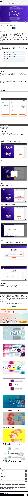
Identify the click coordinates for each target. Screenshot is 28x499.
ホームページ (16, 487)
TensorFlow (8, 487)
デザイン (13, 303)
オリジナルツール (13, 481)
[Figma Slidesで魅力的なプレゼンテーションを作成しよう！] (14, 333)
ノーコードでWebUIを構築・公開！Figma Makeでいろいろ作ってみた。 (12, 410)
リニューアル (20, 484)
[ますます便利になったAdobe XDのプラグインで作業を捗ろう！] (14, 350)
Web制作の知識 (14, 476)
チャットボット (14, 484)
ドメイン (24, 484)
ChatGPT (3, 484)
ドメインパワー (2, 488)
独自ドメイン (6, 488)
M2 (10, 484)
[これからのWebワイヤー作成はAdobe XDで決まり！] (14, 384)
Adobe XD (16, 303)
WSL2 (17, 484)
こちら (4, 301)
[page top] (25, 494)
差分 (12, 488)
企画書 (19, 487)
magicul (21, 303)
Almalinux (2, 487)
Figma (18, 303)
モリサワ (9, 484)
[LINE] (15, 28)
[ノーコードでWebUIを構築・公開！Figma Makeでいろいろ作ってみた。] (14, 401)
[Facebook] (14, 28)
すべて (14, 470)
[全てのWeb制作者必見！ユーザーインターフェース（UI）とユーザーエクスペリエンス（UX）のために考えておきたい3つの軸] (14, 453)
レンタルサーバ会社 (23, 487)
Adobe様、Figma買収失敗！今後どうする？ (8, 427)
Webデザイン (8, 303)
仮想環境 (10, 488)
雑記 (14, 479)
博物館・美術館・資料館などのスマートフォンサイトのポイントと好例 (12, 444)
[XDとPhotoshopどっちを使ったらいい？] (14, 367)
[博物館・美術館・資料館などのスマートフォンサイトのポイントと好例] (14, 435)
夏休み (6, 484)
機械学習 (5, 487)
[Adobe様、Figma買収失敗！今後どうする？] (14, 418)
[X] (12, 28)
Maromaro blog (15, 2)
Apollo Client (12, 487)
